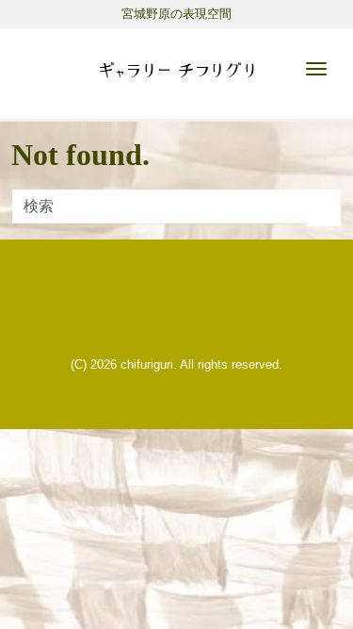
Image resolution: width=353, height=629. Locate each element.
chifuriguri (146, 364)
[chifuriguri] (176, 66)
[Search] (324, 208)
